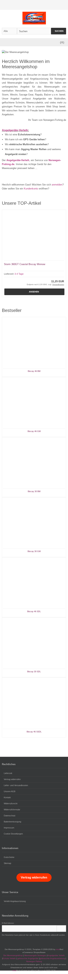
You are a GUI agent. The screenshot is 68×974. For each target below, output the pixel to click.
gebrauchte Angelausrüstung (52, 958)
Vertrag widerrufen (12, 779)
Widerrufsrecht (10, 803)
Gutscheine (9, 857)
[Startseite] (53, 5)
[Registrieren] (63, 5)
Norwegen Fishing (34, 961)
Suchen (58, 31)
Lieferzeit (8, 773)
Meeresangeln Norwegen (35, 955)
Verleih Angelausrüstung (15, 901)
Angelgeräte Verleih (56, 955)
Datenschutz (9, 815)
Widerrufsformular (12, 809)
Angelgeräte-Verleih (15, 130)
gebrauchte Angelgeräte (28, 958)
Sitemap (7, 863)
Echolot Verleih (9, 958)
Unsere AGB (9, 791)
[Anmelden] (58, 5)
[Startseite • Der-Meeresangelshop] (34, 18)
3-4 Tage (19, 274)
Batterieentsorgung (12, 821)
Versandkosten (58, 284)
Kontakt (7, 797)
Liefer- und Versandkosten (16, 785)
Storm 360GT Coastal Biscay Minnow (24, 264)
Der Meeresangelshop (13, 955)
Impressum (9, 828)
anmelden (57, 184)
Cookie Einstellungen (13, 834)
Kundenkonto (31, 188)
